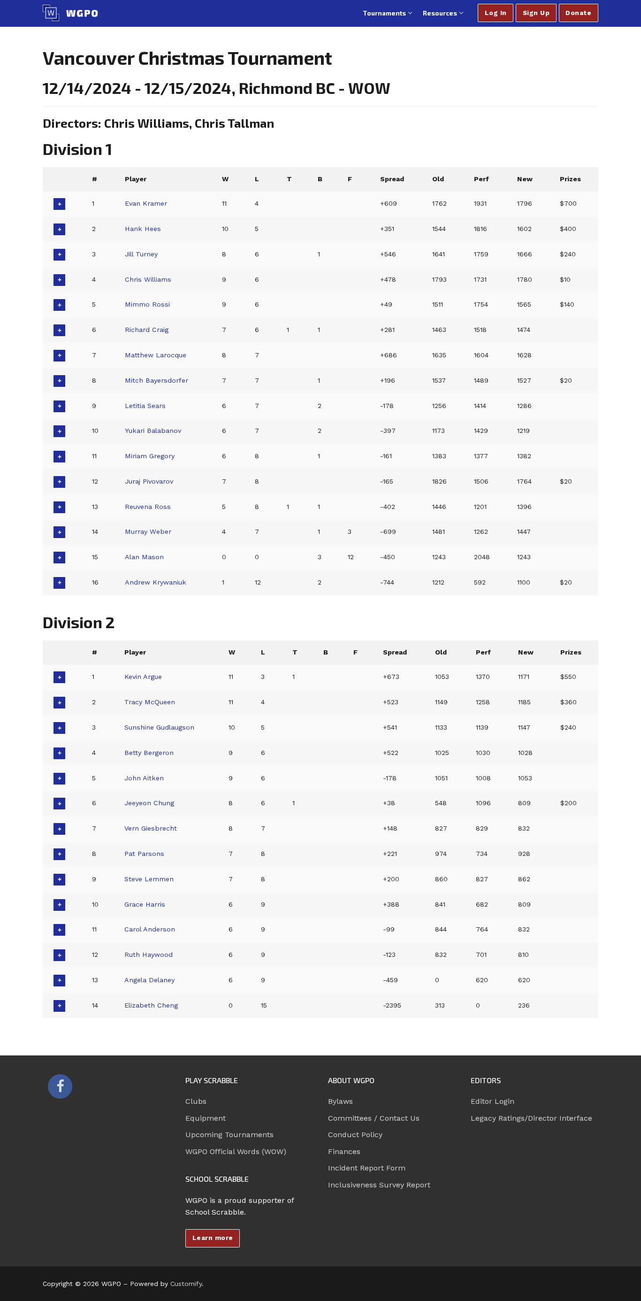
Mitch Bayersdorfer (156, 380)
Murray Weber (148, 531)
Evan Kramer (146, 203)
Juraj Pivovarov (149, 481)
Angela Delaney (149, 980)
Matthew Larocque (155, 355)
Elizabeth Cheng (151, 1005)
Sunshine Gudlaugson (159, 727)
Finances (344, 1151)
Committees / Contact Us (374, 1118)
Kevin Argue (143, 676)
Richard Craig (146, 329)
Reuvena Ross (148, 506)
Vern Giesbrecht (150, 828)
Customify (186, 1283)
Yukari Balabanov (153, 430)
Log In (496, 12)
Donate (578, 12)
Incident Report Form (366, 1167)
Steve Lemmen (149, 879)
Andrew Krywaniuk (155, 582)
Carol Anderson (149, 929)
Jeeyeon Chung (149, 803)
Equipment (205, 1118)
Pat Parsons (144, 853)
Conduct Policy (355, 1134)
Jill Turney (141, 254)
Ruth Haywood (148, 954)
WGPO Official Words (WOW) (235, 1151)
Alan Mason (144, 557)
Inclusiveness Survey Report (379, 1184)
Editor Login (492, 1101)
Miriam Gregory (150, 456)
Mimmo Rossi (147, 304)
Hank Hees (143, 228)
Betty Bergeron (149, 752)
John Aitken (144, 778)
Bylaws (340, 1101)
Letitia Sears (145, 405)
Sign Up (536, 12)
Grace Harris (144, 904)
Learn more (212, 1237)
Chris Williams (148, 279)
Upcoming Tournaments (229, 1134)
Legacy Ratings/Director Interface (531, 1118)
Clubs (195, 1101)
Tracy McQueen (149, 702)
